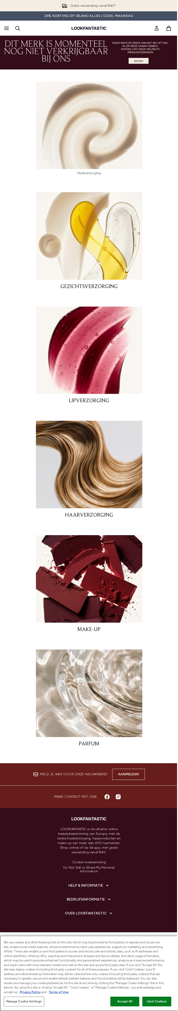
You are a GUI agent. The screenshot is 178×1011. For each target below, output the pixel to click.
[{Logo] (89, 28)
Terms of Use (58, 992)
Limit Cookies (157, 1001)
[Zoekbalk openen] (17, 28)
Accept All (124, 1001)
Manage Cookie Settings (24, 1001)
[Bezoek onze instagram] (118, 796)
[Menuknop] (6, 28)
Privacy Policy (30, 992)
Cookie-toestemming (89, 862)
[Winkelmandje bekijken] (168, 28)
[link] (156, 28)
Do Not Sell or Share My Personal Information (88, 869)
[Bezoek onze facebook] (107, 796)
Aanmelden (128, 774)
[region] (89, 973)
